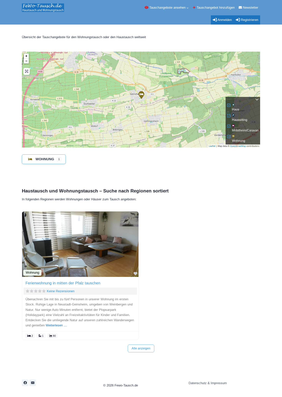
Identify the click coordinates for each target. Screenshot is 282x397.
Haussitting (239, 119)
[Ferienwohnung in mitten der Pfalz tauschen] (141, 95)
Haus (235, 109)
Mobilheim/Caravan (245, 130)
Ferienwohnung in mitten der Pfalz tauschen (63, 283)
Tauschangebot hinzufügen (215, 7)
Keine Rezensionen (60, 291)
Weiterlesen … (56, 325)
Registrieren (249, 20)
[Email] (32, 383)
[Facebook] (25, 383)
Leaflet (212, 145)
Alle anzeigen (141, 348)
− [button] (26, 61)
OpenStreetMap (238, 145)
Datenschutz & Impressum (207, 383)
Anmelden (224, 20)
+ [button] (26, 56)
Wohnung (238, 140)
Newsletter (250, 7)
